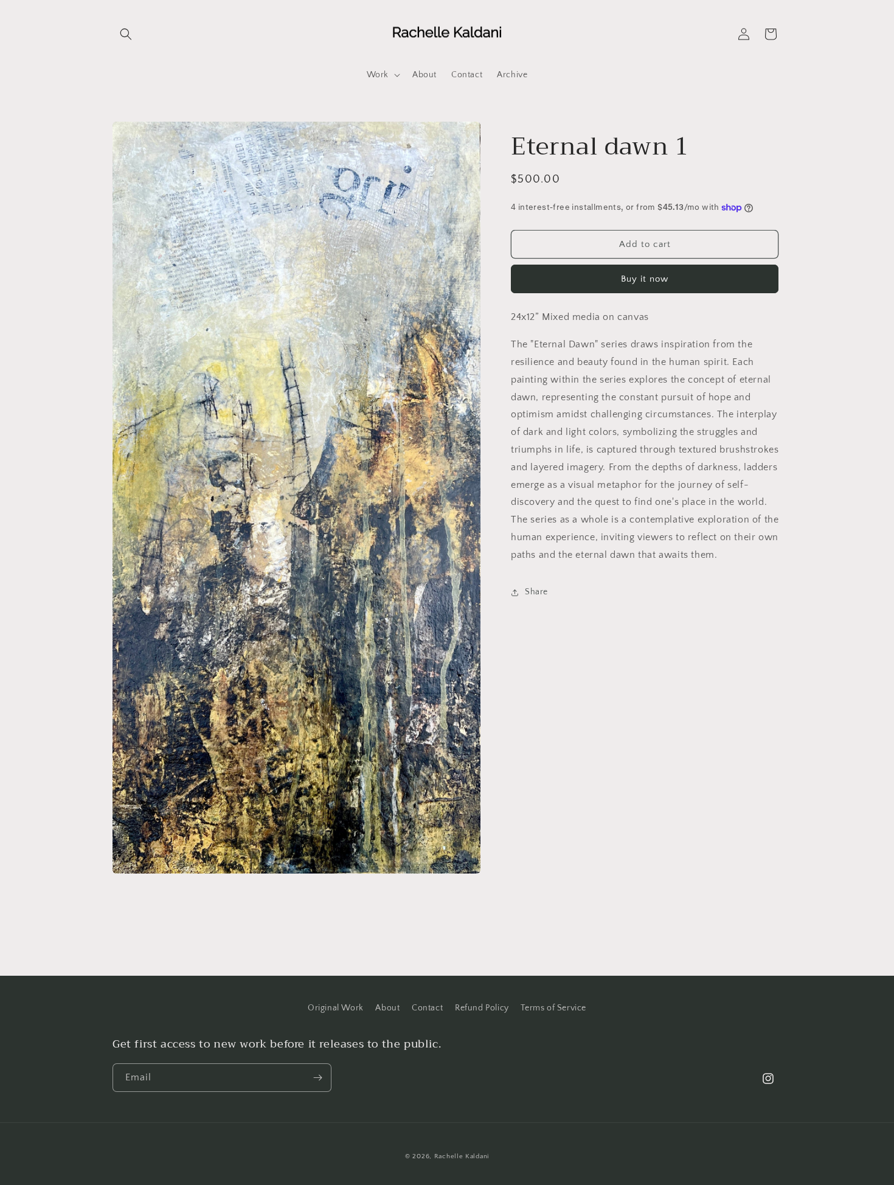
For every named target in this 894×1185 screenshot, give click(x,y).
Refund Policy (482, 1008)
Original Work (336, 1008)
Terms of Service (553, 1008)
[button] (126, 34)
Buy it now (644, 279)
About (387, 1008)
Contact (427, 1008)
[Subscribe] (317, 1077)
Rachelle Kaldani (461, 1156)
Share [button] (536, 592)
